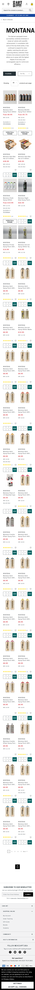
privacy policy (14, 898)
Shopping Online (9, 911)
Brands (5, 925)
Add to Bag (14, 175)
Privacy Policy (9, 979)
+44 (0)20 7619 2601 (26, 960)
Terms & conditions (21, 898)
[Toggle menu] (3, 4)
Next (24, 851)
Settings (17, 983)
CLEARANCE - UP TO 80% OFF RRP (17, 15)
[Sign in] (26, 4)
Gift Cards (6, 922)
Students (6, 928)
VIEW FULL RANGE (10, 133)
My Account (7, 915)
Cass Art (5, 906)
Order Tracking (8, 918)
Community (7, 934)
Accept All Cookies (17, 987)
